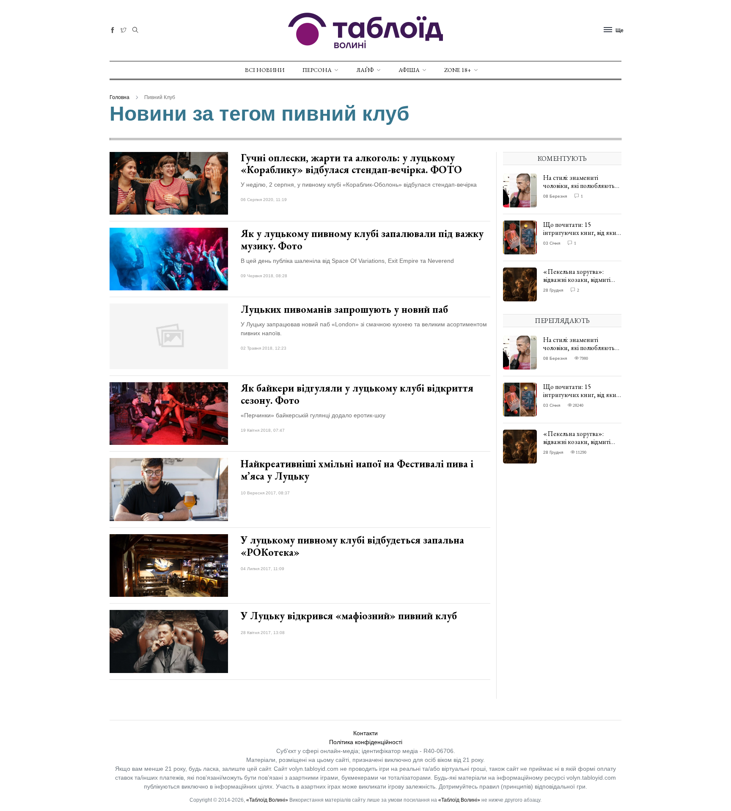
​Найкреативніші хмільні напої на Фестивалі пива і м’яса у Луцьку (357, 470)
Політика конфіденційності (365, 742)
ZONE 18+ (457, 70)
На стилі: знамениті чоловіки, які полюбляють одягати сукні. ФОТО (579, 185)
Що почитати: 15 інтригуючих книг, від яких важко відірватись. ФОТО (581, 232)
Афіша (409, 70)
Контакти (365, 733)
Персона (317, 70)
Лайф (365, 70)
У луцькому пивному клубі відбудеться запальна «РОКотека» (352, 546)
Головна (119, 97)
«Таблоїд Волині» (267, 800)
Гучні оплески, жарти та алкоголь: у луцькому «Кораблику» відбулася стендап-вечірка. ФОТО (351, 164)
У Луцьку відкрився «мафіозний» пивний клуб (349, 615)
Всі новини (264, 70)
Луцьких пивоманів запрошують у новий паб (344, 309)
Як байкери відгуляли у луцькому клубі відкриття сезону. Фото (357, 394)
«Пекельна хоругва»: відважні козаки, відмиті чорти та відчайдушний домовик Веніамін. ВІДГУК (580, 284)
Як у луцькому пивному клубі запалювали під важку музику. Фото (362, 239)
